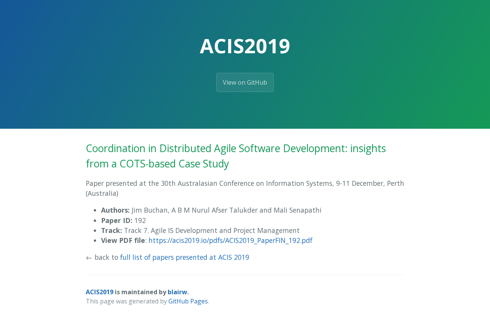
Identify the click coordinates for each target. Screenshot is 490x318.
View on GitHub (245, 82)
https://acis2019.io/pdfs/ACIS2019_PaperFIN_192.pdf (230, 240)
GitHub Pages (188, 301)
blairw (177, 292)
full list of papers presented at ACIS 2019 (184, 257)
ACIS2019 (99, 292)
